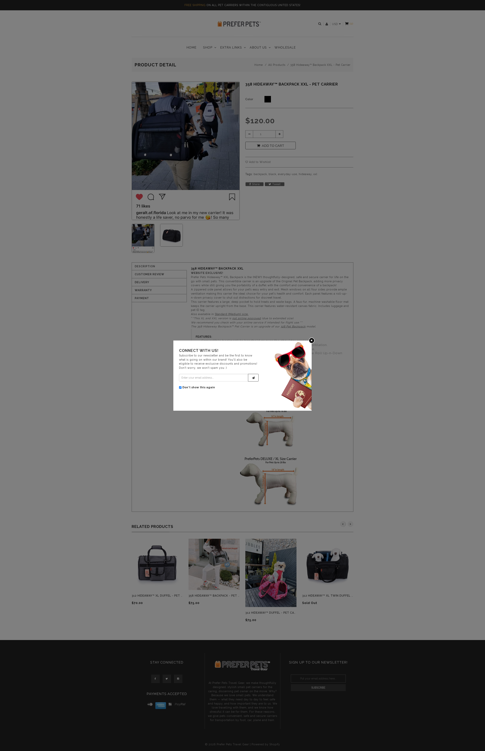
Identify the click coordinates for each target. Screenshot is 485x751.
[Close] (312, 340)
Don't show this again (198, 387)
